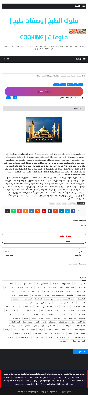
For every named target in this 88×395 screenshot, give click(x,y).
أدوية (24, 283)
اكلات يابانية (14, 291)
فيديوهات (52, 322)
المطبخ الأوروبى (27, 299)
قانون (44, 322)
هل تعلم (7, 329)
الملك (72, 302)
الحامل (46, 295)
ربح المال (49, 310)
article (71, 333)
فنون (72, 322)
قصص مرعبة (81, 325)
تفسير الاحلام (47, 306)
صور (18, 314)
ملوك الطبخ (78, 98)
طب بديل (82, 318)
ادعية (80, 84)
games (50, 337)
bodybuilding (55, 333)
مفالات (70, 84)
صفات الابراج (35, 314)
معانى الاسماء (13, 325)
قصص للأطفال (15, 322)
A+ (15, 97)
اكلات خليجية (9, 287)
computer (26, 333)
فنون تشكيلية (63, 322)
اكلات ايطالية (41, 287)
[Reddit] (37, 211)
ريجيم (29, 310)
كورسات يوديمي (39, 325)
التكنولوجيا (70, 295)
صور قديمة (10, 314)
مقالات (63, 84)
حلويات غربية (81, 310)
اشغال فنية (81, 287)
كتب (60, 325)
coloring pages (37, 333)
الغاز (58, 299)
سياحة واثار (81, 314)
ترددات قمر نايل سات (78, 306)
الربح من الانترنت (24, 295)
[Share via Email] (7, 211)
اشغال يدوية (70, 287)
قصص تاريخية (27, 322)
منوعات (56, 84)
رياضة (35, 310)
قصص (37, 322)
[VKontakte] (31, 211)
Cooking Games (80, 337)
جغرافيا (38, 306)
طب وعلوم (72, 318)
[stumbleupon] (55, 211)
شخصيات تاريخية (62, 314)
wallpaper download (78, 341)
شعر (43, 314)
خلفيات (71, 310)
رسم (42, 310)
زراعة (22, 310)
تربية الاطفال (34, 302)
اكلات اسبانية (52, 287)
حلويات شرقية (9, 306)
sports (35, 337)
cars (46, 333)
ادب (37, 283)
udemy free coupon (24, 337)
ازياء (18, 283)
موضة (33, 329)
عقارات (41, 318)
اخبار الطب (55, 283)
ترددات (25, 302)
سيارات (72, 314)
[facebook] (73, 211)
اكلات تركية (19, 287)
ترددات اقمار (16, 302)
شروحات (50, 314)
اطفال (61, 287)
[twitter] (67, 211)
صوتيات (25, 314)
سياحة (8, 310)
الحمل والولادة (36, 295)
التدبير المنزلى (81, 295)
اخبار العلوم (44, 283)
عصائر (48, 318)
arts (64, 333)
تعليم (56, 306)
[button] (80, 6)
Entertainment (60, 337)
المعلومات (81, 302)
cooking (17, 333)
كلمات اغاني (52, 325)
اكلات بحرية (29, 287)
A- (8, 97)
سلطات (15, 310)
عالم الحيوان (56, 318)
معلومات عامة (67, 329)
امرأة (55, 302)
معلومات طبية (80, 329)
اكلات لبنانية (59, 291)
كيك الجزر (28, 325)
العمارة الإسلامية (68, 299)
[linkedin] (61, 211)
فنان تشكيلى (81, 322)
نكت (15, 329)
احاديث (76, 283)
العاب (14, 295)
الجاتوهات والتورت (58, 295)
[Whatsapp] (13, 211)
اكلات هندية (25, 291)
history (43, 337)
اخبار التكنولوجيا (65, 283)
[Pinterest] (44, 211)
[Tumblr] (50, 211)
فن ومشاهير (16, 318)
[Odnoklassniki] (25, 211)
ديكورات (63, 310)
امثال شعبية (64, 302)
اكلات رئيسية (81, 291)
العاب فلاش (81, 299)
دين (76, 84)
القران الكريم (49, 299)
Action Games (80, 333)
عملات (34, 318)
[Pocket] (19, 211)
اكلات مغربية (36, 291)
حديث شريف (28, 306)
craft (69, 337)
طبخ (65, 318)
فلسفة (26, 318)
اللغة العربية (39, 299)
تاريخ (42, 302)
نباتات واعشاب (23, 329)
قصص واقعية (69, 325)
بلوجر (49, 302)
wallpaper (11, 337)
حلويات (19, 306)
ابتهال (83, 283)
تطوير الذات (65, 306)
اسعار (12, 283)
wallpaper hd (64, 341)
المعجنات (16, 299)
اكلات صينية (70, 291)
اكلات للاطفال (48, 291)
